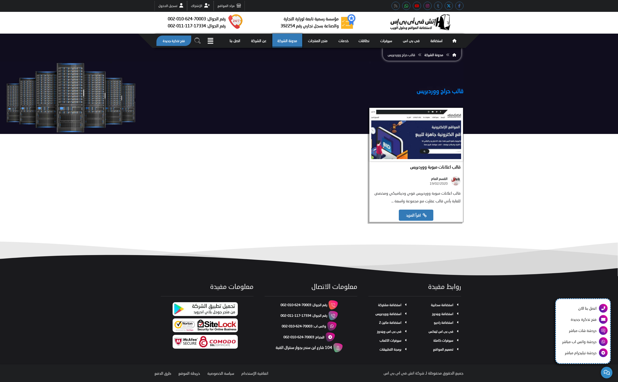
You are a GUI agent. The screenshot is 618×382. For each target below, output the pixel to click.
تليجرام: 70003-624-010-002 (303, 337)
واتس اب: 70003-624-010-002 (304, 326)
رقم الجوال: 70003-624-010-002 (304, 305)
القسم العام (439, 178)
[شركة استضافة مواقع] (420, 22)
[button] (459, 6)
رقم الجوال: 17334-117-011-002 (304, 315)
